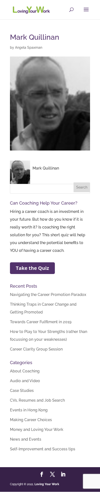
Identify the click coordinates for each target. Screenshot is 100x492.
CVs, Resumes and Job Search (37, 400)
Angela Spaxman (28, 47)
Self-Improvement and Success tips (42, 449)
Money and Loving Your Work (36, 429)
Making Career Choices (31, 419)
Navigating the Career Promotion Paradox (48, 294)
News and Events (25, 439)
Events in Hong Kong (29, 410)
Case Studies (22, 390)
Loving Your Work (46, 484)
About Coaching (25, 371)
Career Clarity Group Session (36, 349)
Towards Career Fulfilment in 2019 (40, 322)
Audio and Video (25, 380)
